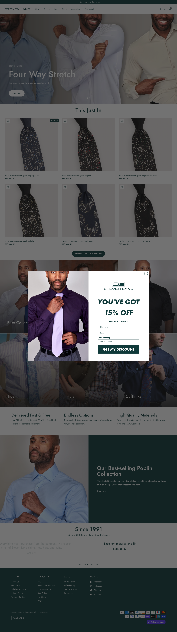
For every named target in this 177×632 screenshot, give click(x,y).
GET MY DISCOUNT (118, 349)
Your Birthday (104, 337)
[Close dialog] (146, 273)
